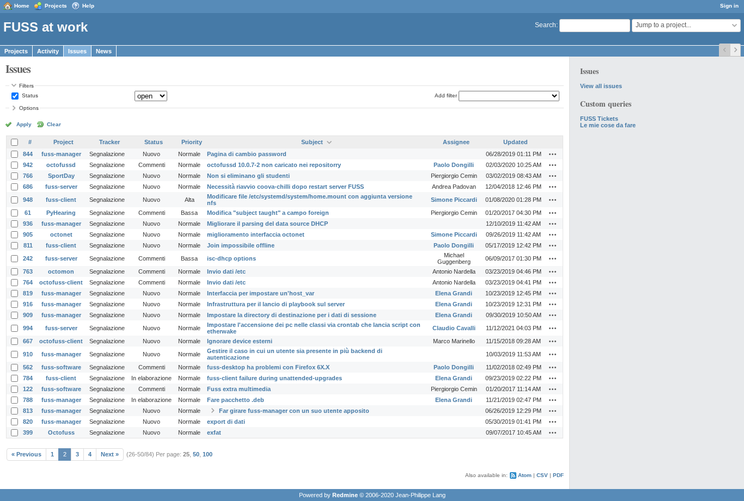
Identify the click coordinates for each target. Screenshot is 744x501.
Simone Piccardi (454, 199)
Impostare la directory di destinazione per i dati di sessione (291, 315)
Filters (26, 86)
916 (28, 304)
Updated (515, 142)
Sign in (729, 6)
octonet (61, 234)
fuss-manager (61, 154)
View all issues (601, 86)
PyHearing (61, 212)
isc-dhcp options (231, 258)
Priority (191, 142)
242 (28, 258)
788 (28, 400)
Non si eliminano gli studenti (248, 175)
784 (28, 378)
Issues (77, 51)
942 (28, 165)
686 (28, 186)
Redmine (345, 495)
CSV (542, 475)
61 (28, 212)
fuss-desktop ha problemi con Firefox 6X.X (268, 367)
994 (28, 328)
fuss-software (61, 367)
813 (28, 410)
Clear (54, 124)
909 (28, 315)
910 (28, 354)
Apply (24, 124)
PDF (558, 475)
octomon (61, 271)
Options (29, 108)
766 (28, 175)
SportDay (61, 175)
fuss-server (61, 186)
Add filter (446, 95)
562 (28, 367)
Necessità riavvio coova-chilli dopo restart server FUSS (285, 186)
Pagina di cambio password (246, 154)
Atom (525, 475)
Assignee (456, 142)
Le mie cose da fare (608, 125)
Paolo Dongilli (454, 165)
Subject (312, 142)
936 (28, 223)
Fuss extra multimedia (239, 389)
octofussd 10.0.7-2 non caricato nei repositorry (274, 165)
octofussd (61, 165)
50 (196, 454)
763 (28, 271)
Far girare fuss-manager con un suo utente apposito (294, 410)
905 (28, 234)
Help (88, 6)
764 (28, 282)
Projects (56, 6)
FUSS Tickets (599, 118)
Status (29, 95)
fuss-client (61, 199)
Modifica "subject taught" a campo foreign (268, 212)
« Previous (26, 454)
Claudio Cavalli (453, 328)
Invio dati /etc (226, 271)
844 (28, 154)
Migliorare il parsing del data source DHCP (267, 223)
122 (28, 389)
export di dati (226, 421)
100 (207, 454)
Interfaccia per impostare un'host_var (260, 293)
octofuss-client (61, 282)
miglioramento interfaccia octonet (255, 234)
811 (28, 245)
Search (545, 25)
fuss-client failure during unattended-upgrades (274, 378)
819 (28, 293)
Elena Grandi (453, 293)
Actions (552, 154)
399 (28, 432)
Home (21, 6)
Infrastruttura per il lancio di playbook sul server (276, 304)
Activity (48, 51)
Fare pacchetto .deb (235, 400)
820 (28, 421)
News (104, 51)
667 (28, 341)
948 (28, 199)
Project (63, 142)
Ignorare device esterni (239, 341)
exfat (214, 432)
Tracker (109, 142)
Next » (110, 454)
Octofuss (61, 432)
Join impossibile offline (241, 245)
